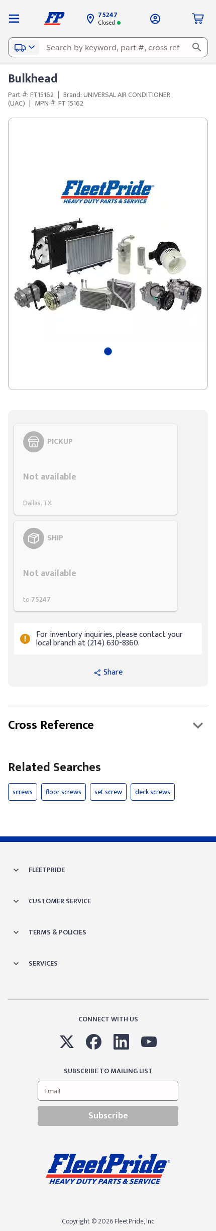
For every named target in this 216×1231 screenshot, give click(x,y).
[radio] (95, 469)
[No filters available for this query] (14, 19)
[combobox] (108, 47)
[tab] (108, 351)
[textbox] (108, 47)
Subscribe (108, 1115)
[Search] (197, 47)
